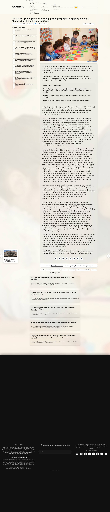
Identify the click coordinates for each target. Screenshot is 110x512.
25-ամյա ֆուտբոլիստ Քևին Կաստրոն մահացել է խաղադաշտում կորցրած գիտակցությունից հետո (53, 308)
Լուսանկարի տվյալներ (92, 61)
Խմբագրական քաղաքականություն (21, 456)
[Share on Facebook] (74, 258)
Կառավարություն (56, 269)
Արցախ (49, 27)
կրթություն (64, 269)
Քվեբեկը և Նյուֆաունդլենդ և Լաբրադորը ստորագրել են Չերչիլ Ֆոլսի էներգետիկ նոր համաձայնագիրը (24, 54)
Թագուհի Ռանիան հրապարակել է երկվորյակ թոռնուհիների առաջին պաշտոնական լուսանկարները (24, 29)
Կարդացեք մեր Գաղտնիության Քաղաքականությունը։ (20, 453)
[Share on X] (70, 258)
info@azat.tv (105, 447)
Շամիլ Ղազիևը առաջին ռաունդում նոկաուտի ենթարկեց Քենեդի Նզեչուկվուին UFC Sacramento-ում (54, 293)
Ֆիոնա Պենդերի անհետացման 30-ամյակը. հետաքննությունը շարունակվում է (54, 322)
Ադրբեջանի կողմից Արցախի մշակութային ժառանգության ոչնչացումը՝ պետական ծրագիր (67, 96)
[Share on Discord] (59, 258)
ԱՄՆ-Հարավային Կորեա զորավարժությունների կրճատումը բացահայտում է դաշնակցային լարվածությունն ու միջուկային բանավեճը (25, 78)
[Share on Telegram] (55, 258)
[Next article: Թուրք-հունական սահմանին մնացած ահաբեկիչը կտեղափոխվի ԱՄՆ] (108, 256)
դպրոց (48, 269)
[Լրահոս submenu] (32, 0)
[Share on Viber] (81, 258)
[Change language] (76, 7)
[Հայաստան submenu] (45, 3)
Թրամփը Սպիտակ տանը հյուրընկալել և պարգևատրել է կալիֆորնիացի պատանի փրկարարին (23, 84)
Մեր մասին (9, 456)
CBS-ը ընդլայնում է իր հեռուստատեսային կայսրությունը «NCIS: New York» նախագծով (53, 278)
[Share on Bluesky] (63, 258)
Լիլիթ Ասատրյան (57, 266)
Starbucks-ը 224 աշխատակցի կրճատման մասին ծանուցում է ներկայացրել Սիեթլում (25, 41)
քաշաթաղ (94, 269)
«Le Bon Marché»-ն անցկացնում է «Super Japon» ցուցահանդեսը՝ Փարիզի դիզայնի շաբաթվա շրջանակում (24, 66)
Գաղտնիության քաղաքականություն (18, 457)
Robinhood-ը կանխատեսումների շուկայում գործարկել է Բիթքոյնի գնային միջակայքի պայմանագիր (23, 72)
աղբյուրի (73, 254)
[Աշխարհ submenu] (55, 5)
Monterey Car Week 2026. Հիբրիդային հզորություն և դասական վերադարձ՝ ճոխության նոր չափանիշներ (25, 47)
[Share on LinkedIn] (77, 258)
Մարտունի (72, 269)
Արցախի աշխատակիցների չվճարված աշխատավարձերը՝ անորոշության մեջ (66, 100)
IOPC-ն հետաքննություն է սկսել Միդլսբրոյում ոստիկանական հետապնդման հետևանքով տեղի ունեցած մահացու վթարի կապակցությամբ (53, 336)
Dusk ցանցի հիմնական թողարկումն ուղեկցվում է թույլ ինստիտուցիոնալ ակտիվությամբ (25, 60)
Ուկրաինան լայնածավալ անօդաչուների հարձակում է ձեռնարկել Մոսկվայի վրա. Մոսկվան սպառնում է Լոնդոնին (25, 35)
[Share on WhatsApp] (66, 258)
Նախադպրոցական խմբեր (83, 269)
